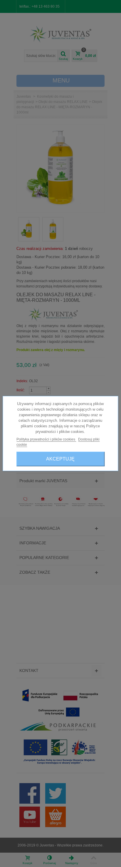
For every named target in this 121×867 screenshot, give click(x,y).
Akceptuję (60, 458)
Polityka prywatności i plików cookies (46, 439)
